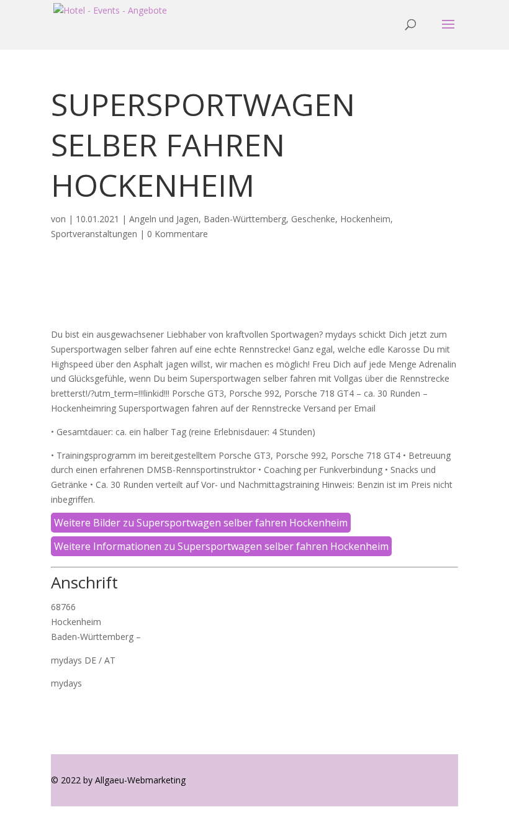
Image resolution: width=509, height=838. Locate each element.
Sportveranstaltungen (94, 234)
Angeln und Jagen (164, 219)
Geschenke (313, 219)
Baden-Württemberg (245, 219)
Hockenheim (365, 219)
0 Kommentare (177, 234)
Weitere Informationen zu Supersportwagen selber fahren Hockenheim (221, 546)
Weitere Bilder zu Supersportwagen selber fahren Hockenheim (201, 522)
